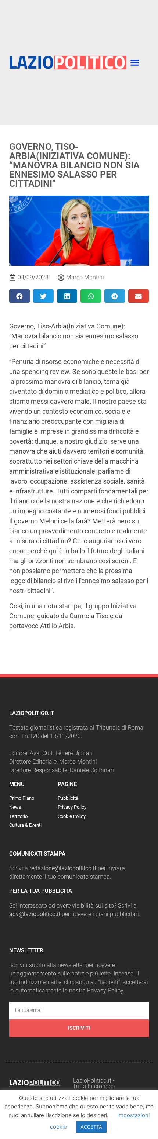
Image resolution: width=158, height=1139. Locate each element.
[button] (135, 63)
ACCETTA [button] (91, 1127)
